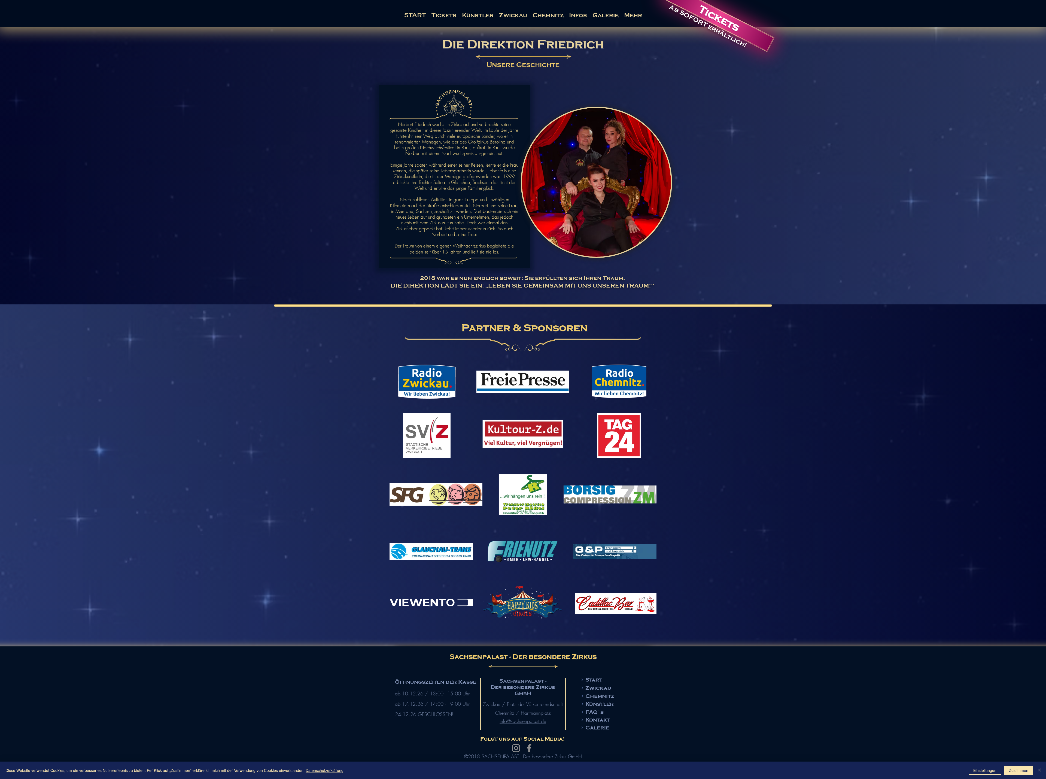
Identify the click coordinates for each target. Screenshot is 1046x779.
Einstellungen (984, 770)
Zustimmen (1018, 770)
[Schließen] (1039, 770)
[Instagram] (516, 748)
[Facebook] (529, 748)
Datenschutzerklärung (324, 770)
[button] (578, 15)
